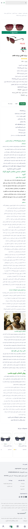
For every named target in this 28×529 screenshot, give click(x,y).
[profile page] (3, 526)
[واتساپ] (19, 497)
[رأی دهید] (26, 58)
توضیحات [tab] (22, 104)
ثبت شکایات (9, 486)
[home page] (24, 526)
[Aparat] (22, 497)
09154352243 (18, 468)
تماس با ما (22, 486)
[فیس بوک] (26, 497)
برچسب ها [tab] (10, 103)
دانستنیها (23, 489)
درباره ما (23, 483)
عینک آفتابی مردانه (16, 92)
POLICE (23, 95)
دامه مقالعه (8, 312)
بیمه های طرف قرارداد (7, 483)
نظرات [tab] (16, 103)
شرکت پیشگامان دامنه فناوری (12, 520)
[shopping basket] (10, 526)
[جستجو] (25, 3)
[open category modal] (17, 526)
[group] (20, 444)
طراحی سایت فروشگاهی (17, 518)
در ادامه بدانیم (16, 384)
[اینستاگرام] (24, 497)
